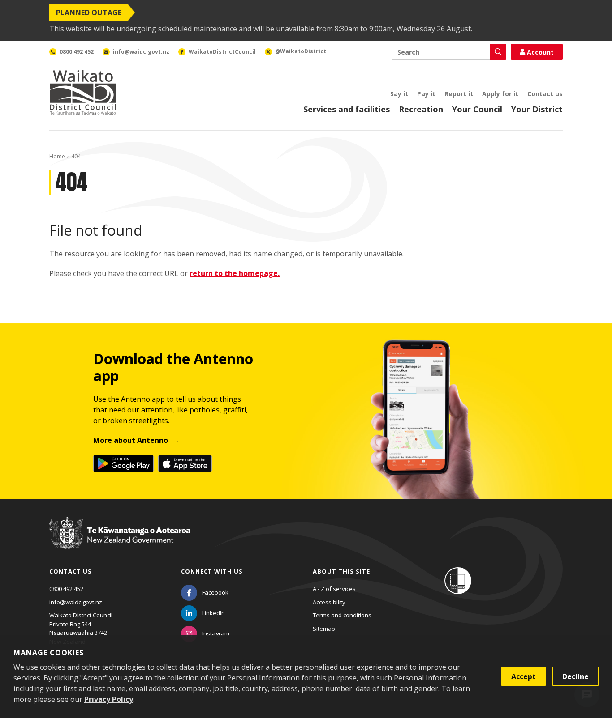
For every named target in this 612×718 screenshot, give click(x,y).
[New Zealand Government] (119, 541)
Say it (399, 93)
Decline (575, 676)
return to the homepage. (235, 273)
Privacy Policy (108, 699)
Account (540, 52)
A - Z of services (334, 589)
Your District (537, 109)
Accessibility (329, 602)
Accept (523, 676)
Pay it (426, 93)
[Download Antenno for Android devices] (123, 463)
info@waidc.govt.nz (75, 602)
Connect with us (212, 571)
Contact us (545, 93)
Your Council (477, 109)
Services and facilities (346, 109)
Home (57, 156)
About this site (341, 571)
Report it (458, 93)
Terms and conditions (342, 615)
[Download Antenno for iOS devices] (185, 463)
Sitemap (324, 629)
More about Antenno (130, 440)
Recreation (421, 109)
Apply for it (500, 93)
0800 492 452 (66, 589)
